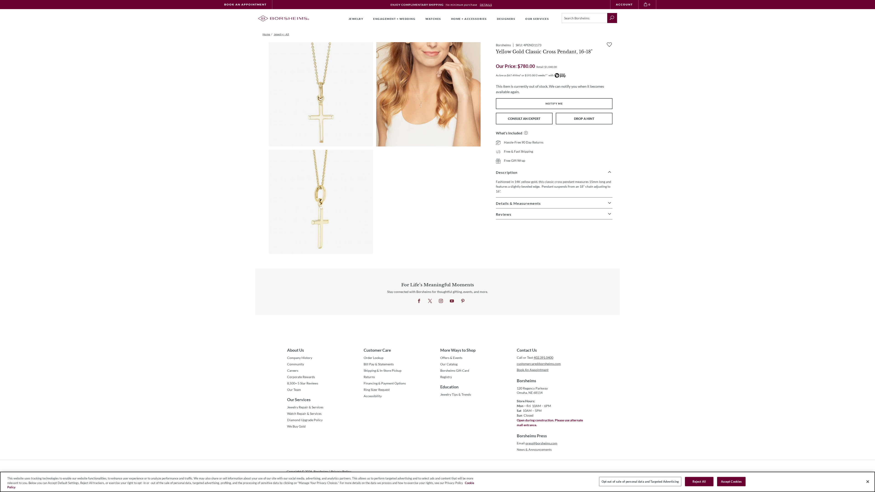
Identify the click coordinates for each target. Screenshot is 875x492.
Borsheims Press (532, 435)
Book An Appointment (245, 4)
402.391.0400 (543, 357)
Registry (446, 377)
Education (449, 386)
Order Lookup (373, 358)
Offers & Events (451, 358)
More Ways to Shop (458, 350)
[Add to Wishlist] (609, 44)
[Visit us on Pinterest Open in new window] (463, 301)
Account (624, 4)
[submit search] (612, 18)
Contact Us (527, 350)
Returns (369, 377)
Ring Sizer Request (377, 390)
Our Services (299, 399)
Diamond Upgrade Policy (305, 420)
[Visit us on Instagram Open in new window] (441, 301)
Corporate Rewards (301, 377)
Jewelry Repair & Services (305, 407)
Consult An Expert (524, 118)
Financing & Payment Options (385, 383)
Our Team (294, 390)
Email (537, 443)
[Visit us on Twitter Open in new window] (430, 301)
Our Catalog (449, 364)
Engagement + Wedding (394, 18)
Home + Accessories (469, 18)
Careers (292, 370)
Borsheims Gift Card (454, 370)
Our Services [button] (537, 18)
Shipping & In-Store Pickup (382, 370)
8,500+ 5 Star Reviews (302, 383)
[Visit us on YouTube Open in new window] (452, 301)
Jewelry (356, 18)
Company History (299, 358)
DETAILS (486, 4)
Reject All (699, 481)
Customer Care (377, 350)
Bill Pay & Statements (379, 364)
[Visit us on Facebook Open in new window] (419, 301)
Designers (506, 18)
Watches (433, 18)
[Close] (868, 482)
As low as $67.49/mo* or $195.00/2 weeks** (522, 75)
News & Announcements (534, 449)
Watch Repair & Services (304, 413)
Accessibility (373, 396)
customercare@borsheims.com (539, 364)
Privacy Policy (341, 471)
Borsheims (526, 380)
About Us (295, 350)
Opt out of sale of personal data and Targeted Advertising (640, 481)
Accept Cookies (731, 481)
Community (295, 364)
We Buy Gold (296, 426)
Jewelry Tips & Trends (455, 394)
